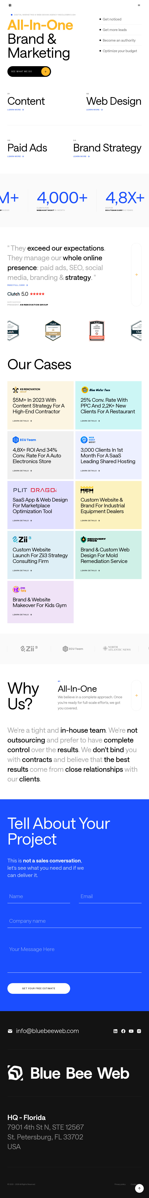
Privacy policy (120, 1184)
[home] (10, 5)
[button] (139, 5)
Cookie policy (136, 1184)
